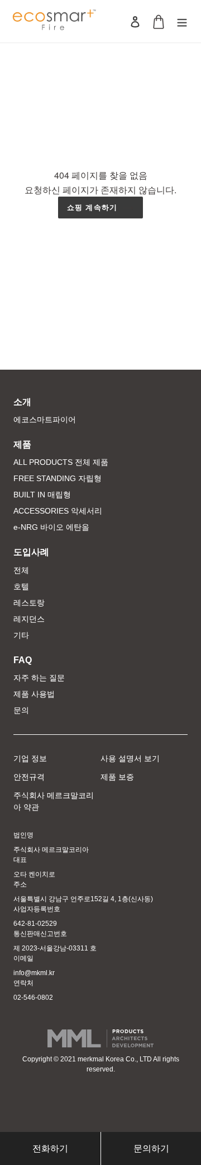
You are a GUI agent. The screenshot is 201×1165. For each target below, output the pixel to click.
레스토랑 (29, 602)
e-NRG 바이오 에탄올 (51, 527)
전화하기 (50, 1148)
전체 (21, 570)
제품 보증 (117, 776)
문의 (21, 710)
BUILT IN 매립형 (42, 494)
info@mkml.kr (34, 973)
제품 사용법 (34, 693)
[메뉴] (182, 22)
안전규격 (29, 776)
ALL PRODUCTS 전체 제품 (60, 462)
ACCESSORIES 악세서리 (57, 510)
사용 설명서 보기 (130, 758)
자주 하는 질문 (39, 677)
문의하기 (151, 1148)
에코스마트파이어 (44, 419)
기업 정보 (30, 758)
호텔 (21, 586)
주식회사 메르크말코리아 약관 (53, 801)
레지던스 (29, 618)
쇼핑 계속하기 (92, 207)
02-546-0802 (33, 997)
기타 (21, 635)
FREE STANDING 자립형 (57, 478)
